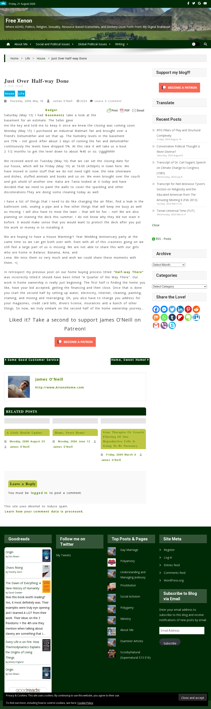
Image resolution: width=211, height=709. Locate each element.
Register (169, 550)
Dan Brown (13, 556)
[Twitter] (172, 309)
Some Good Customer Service (33, 360)
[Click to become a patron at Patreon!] (75, 342)
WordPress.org (174, 580)
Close (155, 225)
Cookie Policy (85, 703)
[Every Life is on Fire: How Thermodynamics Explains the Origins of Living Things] (46, 645)
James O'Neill (62, 101)
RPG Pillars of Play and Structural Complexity (178, 132)
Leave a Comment (108, 101)
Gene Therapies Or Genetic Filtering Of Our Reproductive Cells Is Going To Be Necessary (123, 439)
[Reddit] (196, 309)
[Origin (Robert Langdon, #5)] (46, 555)
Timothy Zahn (15, 572)
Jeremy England (15, 661)
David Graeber (15, 592)
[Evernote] (188, 317)
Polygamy (127, 608)
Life (21, 93)
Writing (119, 44)
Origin (9, 552)
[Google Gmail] (156, 325)
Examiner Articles (131, 641)
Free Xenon (19, 21)
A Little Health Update (24, 432)
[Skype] (172, 325)
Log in (168, 557)
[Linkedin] (180, 309)
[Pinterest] (188, 309)
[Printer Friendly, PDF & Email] (125, 110)
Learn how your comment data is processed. (44, 511)
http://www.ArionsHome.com (59, 387)
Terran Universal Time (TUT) (176, 211)
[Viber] (164, 325)
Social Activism (130, 596)
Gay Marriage (129, 550)
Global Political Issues (92, 44)
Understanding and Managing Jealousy (132, 574)
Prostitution (128, 585)
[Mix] (156, 317)
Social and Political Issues (53, 44)
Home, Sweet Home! (128, 360)
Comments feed (174, 573)
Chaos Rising (14, 567)
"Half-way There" (129, 272)
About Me (21, 44)
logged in (39, 493)
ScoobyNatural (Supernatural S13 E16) (135, 654)
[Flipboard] (180, 317)
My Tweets (63, 555)
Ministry (125, 619)
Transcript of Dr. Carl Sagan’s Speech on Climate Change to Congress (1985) (181, 167)
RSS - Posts (163, 239)
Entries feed (172, 565)
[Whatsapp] (164, 317)
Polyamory (127, 561)
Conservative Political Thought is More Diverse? (178, 149)
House (9, 93)
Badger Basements (54, 112)
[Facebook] (156, 309)
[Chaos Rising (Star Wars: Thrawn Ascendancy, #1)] (46, 571)
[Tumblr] (172, 317)
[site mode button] (196, 44)
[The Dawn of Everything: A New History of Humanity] (46, 586)
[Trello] (196, 317)
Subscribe (170, 643)
